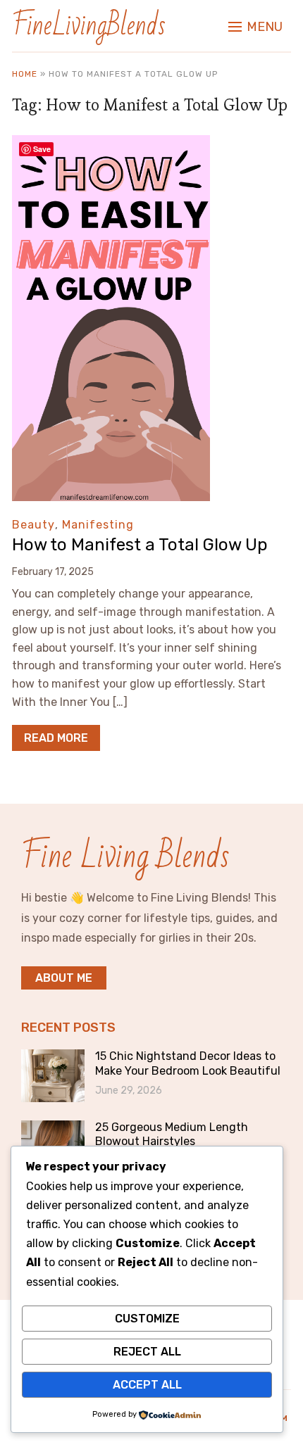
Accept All (147, 1384)
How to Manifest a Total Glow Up (140, 545)
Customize (147, 1318)
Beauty (33, 524)
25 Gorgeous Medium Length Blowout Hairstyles (171, 1134)
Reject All (147, 1351)
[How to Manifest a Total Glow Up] (111, 144)
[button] (255, 27)
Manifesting (98, 524)
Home (24, 74)
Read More (56, 738)
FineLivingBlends (89, 26)
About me (63, 978)
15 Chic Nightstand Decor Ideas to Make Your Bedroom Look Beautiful (187, 1063)
